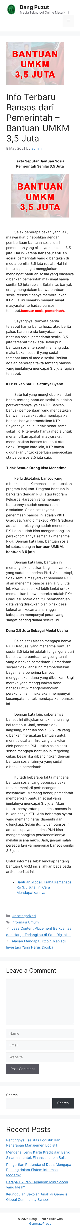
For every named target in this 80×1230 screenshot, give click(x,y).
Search (12, 1095)
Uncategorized (24, 916)
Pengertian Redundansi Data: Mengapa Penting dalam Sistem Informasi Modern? (38, 1170)
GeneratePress (40, 1223)
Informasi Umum (25, 922)
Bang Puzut (34, 7)
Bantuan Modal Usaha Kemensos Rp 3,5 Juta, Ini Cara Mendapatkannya (44, 887)
